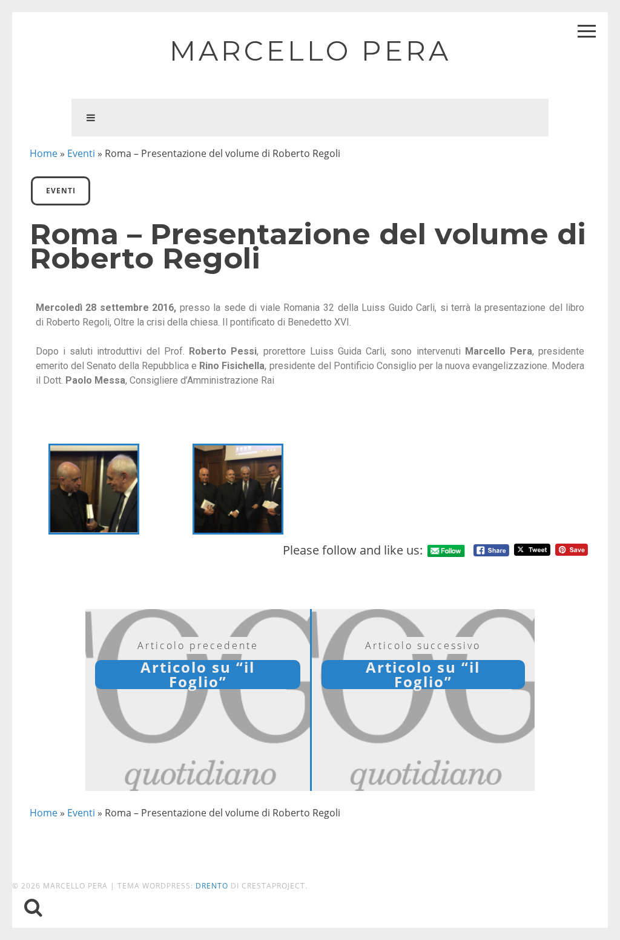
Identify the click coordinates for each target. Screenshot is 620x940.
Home (44, 153)
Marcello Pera (310, 50)
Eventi (81, 153)
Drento (212, 886)
